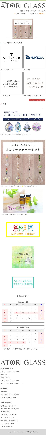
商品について (5, 377)
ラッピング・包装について (10, 380)
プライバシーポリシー (8, 397)
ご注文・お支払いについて (10, 371)
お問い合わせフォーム (8, 406)
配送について (5, 374)
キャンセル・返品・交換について (12, 383)
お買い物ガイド (24, 11)
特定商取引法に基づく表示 (10, 394)
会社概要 (33, 11)
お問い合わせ (41, 11)
